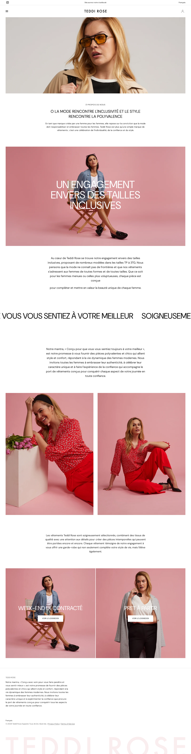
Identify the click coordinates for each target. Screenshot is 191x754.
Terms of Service (68, 724)
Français (182, 2)
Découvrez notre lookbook (96, 2)
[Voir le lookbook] (50, 618)
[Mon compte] (182, 11)
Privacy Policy (54, 724)
